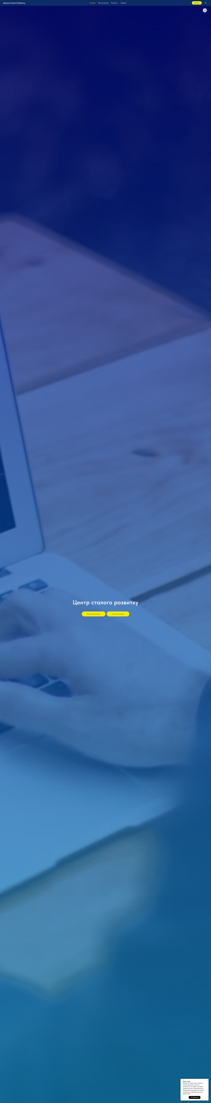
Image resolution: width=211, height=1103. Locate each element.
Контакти (196, 3)
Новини (123, 3)
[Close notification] (207, 1080)
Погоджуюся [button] (195, 1097)
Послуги (114, 3)
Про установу (103, 3)
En (206, 3)
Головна (93, 3)
